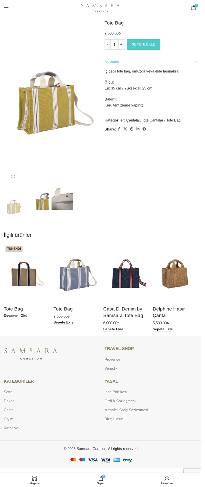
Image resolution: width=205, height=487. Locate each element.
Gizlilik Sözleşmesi (120, 401)
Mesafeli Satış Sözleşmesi (126, 410)
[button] (64, 322)
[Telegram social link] (144, 129)
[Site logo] (101, 7)
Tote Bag (13, 309)
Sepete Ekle (143, 44)
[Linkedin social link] (138, 129)
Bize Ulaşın (113, 419)
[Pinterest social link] (131, 129)
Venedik (111, 368)
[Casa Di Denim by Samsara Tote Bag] (125, 274)
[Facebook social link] (119, 129)
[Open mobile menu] (6, 7)
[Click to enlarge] (13, 176)
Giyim (9, 419)
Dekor (9, 401)
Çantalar (133, 120)
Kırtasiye (11, 428)
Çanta (9, 410)
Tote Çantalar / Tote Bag (161, 120)
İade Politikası (115, 392)
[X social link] (125, 129)
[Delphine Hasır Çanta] (175, 274)
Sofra (8, 392)
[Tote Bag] (26, 274)
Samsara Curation (91, 448)
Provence (112, 359)
